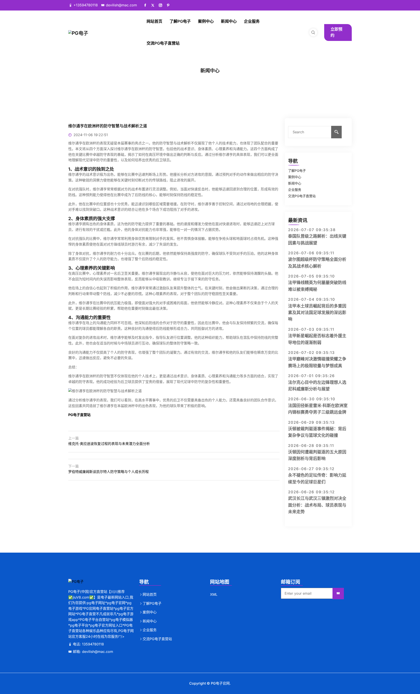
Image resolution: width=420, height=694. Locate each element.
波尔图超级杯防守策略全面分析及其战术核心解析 (317, 263)
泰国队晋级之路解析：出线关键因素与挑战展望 (317, 239)
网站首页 (154, 21)
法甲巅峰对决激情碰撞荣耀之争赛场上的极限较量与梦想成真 (317, 362)
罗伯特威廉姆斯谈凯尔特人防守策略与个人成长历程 (108, 471)
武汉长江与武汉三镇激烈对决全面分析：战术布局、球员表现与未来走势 (317, 505)
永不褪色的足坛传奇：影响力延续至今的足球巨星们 (317, 478)
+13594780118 (86, 5)
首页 (201, 76)
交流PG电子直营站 (163, 43)
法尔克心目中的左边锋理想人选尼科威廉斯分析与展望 (317, 386)
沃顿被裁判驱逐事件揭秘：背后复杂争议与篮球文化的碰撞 (317, 432)
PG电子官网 (220, 683)
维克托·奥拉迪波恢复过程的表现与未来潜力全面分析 (109, 443)
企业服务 (252, 21)
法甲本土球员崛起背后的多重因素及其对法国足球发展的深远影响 (317, 313)
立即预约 (336, 32)
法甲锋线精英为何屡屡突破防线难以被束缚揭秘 (317, 286)
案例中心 (206, 21)
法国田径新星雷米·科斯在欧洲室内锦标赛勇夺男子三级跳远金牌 (318, 409)
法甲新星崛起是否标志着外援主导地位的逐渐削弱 (317, 339)
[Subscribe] (338, 593)
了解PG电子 (180, 21)
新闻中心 (229, 21)
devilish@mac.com (121, 5)
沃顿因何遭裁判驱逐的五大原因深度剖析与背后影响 (317, 455)
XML (213, 594)
